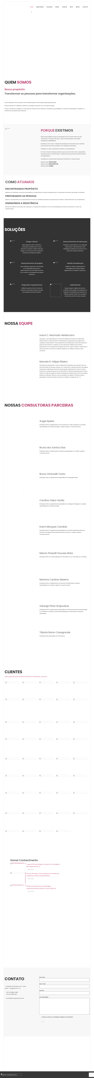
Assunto (41, 990)
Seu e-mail (42, 984)
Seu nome (42, 977)
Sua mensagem (43, 997)
